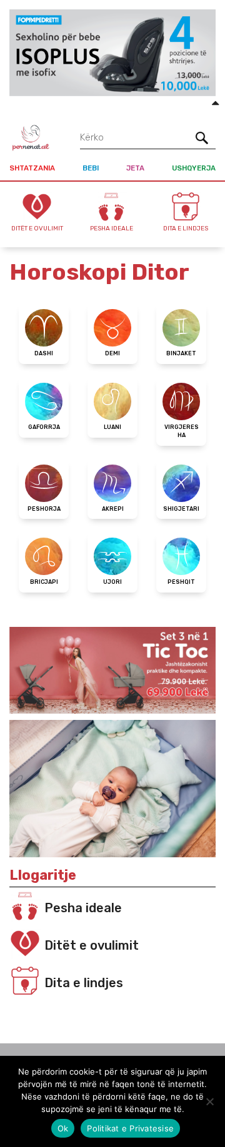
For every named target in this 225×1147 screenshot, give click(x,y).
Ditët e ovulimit (91, 945)
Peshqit (181, 582)
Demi (112, 353)
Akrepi (113, 509)
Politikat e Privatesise (130, 1128)
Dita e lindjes (83, 982)
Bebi (90, 168)
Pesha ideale (83, 907)
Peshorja (44, 509)
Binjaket (181, 353)
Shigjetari (181, 509)
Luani (112, 427)
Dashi (43, 353)
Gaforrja (44, 427)
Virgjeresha (181, 431)
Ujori (112, 582)
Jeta (135, 168)
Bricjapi (44, 582)
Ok (63, 1128)
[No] (209, 1101)
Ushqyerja (194, 168)
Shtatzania (32, 168)
